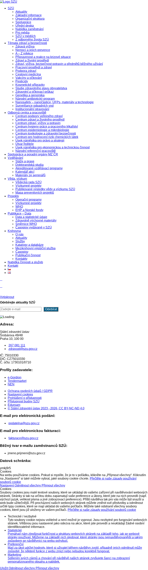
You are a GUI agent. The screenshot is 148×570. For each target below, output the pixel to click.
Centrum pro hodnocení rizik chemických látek (46, 137)
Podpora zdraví (25, 70)
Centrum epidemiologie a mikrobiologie (42, 130)
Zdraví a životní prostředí (32, 60)
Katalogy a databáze (29, 244)
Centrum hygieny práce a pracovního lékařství (46, 126)
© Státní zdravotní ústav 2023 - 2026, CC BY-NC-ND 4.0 (46, 408)
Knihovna (14, 231)
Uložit (4, 568)
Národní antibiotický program (35, 98)
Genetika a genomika (30, 95)
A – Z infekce (24, 53)
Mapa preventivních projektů (34, 192)
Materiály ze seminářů (30, 175)
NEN (11, 384)
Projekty (13, 196)
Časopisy (21, 251)
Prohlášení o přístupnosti (25, 398)
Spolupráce (23, 22)
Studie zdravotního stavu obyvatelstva (41, 88)
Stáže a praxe (24, 161)
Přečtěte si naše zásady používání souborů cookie (102, 509)
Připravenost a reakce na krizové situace (43, 57)
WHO (19, 206)
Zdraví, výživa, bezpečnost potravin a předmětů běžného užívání (59, 64)
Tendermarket (17, 381)
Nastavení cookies (20, 394)
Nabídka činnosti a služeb (25, 262)
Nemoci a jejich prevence (32, 50)
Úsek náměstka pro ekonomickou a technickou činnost (52, 147)
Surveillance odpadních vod (34, 105)
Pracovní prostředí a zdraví (33, 67)
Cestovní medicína (28, 74)
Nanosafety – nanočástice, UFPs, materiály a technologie (54, 102)
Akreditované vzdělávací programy (39, 168)
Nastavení (7, 485)
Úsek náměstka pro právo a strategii (39, 140)
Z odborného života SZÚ (32, 39)
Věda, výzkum (17, 178)
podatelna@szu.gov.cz (24, 423)
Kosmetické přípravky (30, 84)
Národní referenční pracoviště (35, 151)
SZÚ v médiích (25, 36)
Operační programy (28, 199)
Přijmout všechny (53, 485)
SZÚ (11, 8)
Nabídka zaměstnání (29, 29)
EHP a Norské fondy (29, 210)
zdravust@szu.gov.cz (22, 348)
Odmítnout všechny (28, 485)
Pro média (22, 32)
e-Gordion (14, 377)
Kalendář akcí (24, 171)
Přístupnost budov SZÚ (24, 401)
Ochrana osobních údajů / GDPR (30, 391)
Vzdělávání (15, 157)
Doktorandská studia (29, 164)
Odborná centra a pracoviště (27, 112)
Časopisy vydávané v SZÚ (33, 227)
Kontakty (21, 258)
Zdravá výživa (24, 46)
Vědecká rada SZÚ (28, 182)
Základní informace (28, 15)
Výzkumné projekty (28, 185)
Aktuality (21, 11)
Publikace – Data (19, 213)
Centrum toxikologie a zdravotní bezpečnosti (45, 133)
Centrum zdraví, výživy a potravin (38, 123)
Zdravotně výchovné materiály (35, 220)
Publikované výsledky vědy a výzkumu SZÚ (45, 189)
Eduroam (14, 404)
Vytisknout (7, 297)
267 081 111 (16, 345)
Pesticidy (21, 81)
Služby (20, 241)
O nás (19, 234)
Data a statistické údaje (31, 217)
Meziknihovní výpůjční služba (35, 248)
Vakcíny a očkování (28, 77)
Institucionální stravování (32, 109)
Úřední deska (24, 25)
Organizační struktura (30, 18)
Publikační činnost (27, 255)
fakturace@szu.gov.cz (23, 438)
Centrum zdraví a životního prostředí (40, 119)
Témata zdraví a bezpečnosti (27, 43)
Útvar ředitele (24, 144)
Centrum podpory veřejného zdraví (39, 116)
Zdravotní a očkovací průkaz (34, 91)
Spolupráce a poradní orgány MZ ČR (33, 154)
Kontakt (13, 265)
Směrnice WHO (26, 224)
